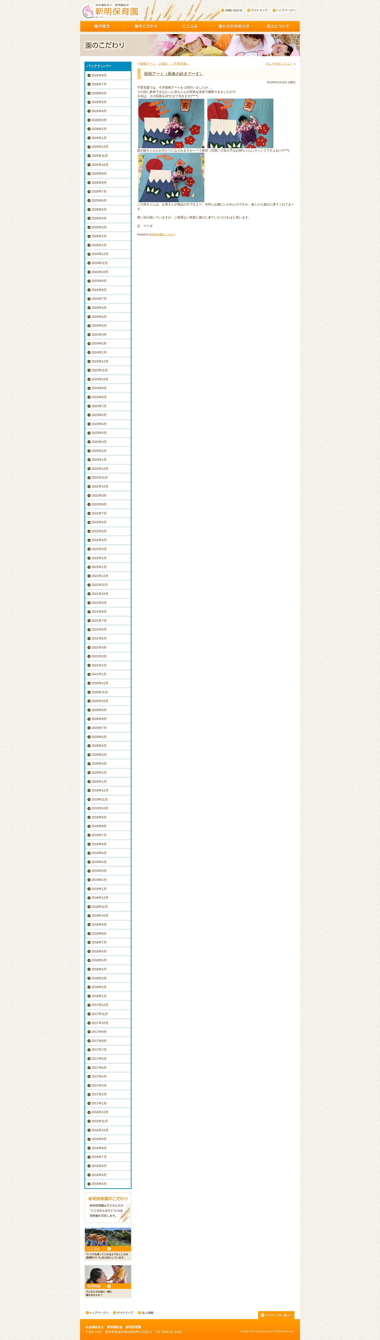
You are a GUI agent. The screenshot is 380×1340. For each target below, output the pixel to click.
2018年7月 (99, 942)
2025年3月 (99, 227)
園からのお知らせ (234, 26)
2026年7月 (99, 84)
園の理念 (102, 26)
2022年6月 (99, 522)
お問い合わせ (231, 10)
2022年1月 (99, 567)
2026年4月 (99, 111)
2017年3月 (99, 1085)
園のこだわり (146, 26)
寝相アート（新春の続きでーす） (173, 74)
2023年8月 (99, 397)
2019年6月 (99, 844)
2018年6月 (99, 951)
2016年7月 (99, 1157)
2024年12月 (100, 254)
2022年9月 (99, 495)
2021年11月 (100, 584)
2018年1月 (99, 996)
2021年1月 (99, 674)
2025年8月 (99, 182)
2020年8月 (99, 719)
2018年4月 (99, 969)
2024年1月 (99, 352)
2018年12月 (100, 897)
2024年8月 (99, 290)
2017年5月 (99, 1067)
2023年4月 (99, 432)
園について (278, 26)
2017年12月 (100, 1005)
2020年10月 (100, 701)
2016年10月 (100, 1130)
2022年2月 (99, 558)
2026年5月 (99, 102)
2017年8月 (99, 1040)
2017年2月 (99, 1094)
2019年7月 (99, 835)
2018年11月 (100, 906)
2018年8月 (99, 933)
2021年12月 (100, 576)
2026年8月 (99, 75)
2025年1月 (99, 245)
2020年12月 (100, 683)
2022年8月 (99, 504)
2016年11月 (100, 1121)
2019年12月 (100, 790)
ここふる (190, 26)
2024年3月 (99, 334)
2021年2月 (99, 665)
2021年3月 (99, 656)
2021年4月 (99, 647)
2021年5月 (99, 638)
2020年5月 (99, 745)
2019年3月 (99, 870)
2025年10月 (100, 164)
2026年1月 (99, 138)
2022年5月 (99, 531)
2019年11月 (100, 799)
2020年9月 (99, 710)
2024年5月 (99, 316)
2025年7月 (99, 191)
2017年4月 (99, 1076)
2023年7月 (99, 406)
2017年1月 (99, 1103)
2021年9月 (99, 602)
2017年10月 (100, 1023)
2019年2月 (99, 880)
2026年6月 (99, 93)
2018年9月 (99, 924)
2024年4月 (99, 325)
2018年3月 (99, 978)
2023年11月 (100, 370)
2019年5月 (99, 853)
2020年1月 (99, 781)
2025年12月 (100, 146)
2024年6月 (99, 307)
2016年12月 (100, 1112)
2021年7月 (99, 620)
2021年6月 (99, 629)
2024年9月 (99, 281)
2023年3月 (99, 442)
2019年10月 (100, 808)
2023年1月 (99, 459)
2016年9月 (99, 1139)
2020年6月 (99, 737)
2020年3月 (99, 763)
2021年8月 (99, 611)
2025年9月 (99, 173)
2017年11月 (100, 1014)
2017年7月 (99, 1049)
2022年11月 (100, 477)
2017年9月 (99, 1031)
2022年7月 (99, 513)
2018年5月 (99, 960)
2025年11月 (100, 155)
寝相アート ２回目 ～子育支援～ (164, 63)
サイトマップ (257, 10)
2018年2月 (99, 987)
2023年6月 (99, 415)
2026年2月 (99, 129)
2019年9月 (99, 817)
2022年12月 (100, 468)
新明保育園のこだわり (162, 234)
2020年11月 (100, 692)
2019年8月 (99, 826)
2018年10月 (100, 915)
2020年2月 (99, 772)
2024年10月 (100, 272)
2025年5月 (99, 209)
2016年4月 (99, 1183)
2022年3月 (99, 549)
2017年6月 (99, 1058)
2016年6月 (99, 1166)
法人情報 (145, 1313)
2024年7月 (99, 298)
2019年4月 (99, 862)
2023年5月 (99, 424)
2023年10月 (100, 379)
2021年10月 (100, 593)
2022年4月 (99, 540)
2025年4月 (99, 218)
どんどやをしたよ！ (279, 63)
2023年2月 (99, 451)
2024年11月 (100, 263)
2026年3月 (99, 120)
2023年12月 (100, 361)
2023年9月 (99, 388)
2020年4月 (99, 754)
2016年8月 (99, 1148)
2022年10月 (100, 486)
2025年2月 (99, 236)
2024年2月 (99, 343)
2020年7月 (99, 728)
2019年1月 (99, 889)
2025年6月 (99, 200)
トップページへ (284, 10)
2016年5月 (99, 1175)
